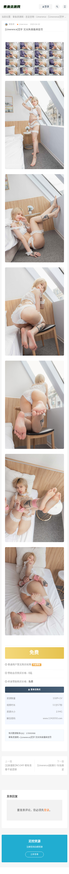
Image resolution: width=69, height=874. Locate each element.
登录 (46, 810)
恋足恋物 (29, 17)
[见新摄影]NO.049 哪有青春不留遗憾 (18, 767)
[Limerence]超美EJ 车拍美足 (50, 767)
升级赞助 (36, 665)
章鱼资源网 (18, 17)
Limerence (41, 17)
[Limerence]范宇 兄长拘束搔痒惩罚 (35, 737)
